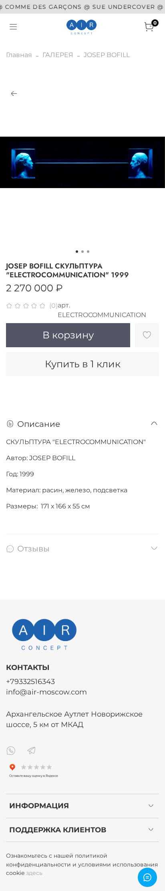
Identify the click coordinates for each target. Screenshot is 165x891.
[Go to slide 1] (77, 251)
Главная (19, 55)
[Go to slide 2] (82, 251)
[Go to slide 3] (88, 251)
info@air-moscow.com (46, 692)
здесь (34, 873)
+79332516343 (30, 681)
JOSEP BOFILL (107, 55)
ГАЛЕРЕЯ (57, 55)
